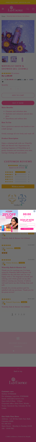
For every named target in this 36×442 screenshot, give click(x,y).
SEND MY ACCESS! (27, 228)
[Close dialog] (34, 211)
